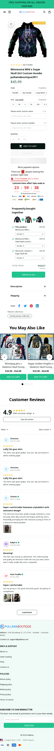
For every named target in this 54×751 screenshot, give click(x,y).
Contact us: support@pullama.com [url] (14, 639)
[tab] (21, 56)
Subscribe (29, 725)
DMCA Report (28, 740)
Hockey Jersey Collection (20, 316)
